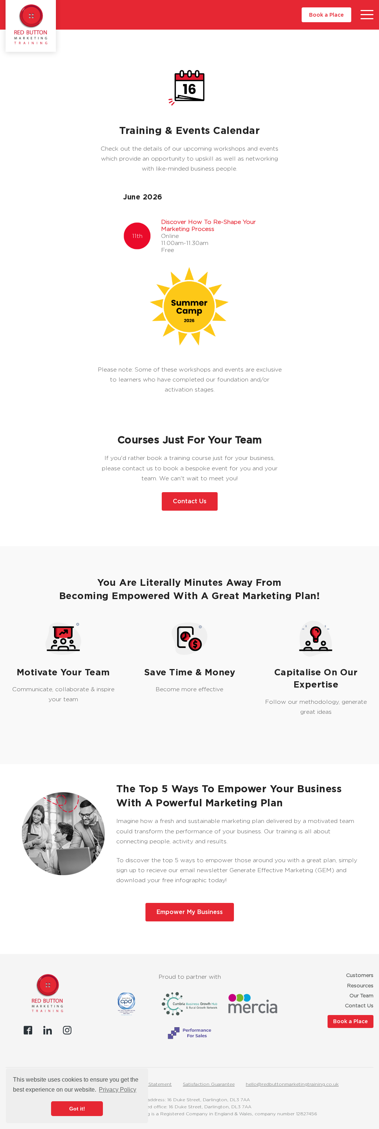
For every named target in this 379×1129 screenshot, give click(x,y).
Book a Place (326, 15)
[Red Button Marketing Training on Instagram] (67, 1030)
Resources (360, 985)
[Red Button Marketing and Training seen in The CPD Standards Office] (126, 1004)
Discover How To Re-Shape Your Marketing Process (208, 225)
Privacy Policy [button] (117, 1089)
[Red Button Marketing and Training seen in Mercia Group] (253, 1003)
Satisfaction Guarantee (209, 1084)
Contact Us (190, 501)
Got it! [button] (77, 1109)
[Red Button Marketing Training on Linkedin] (47, 1030)
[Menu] (366, 15)
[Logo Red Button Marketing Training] (30, 24)
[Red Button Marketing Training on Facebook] (28, 1030)
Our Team (361, 995)
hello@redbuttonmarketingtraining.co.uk (292, 1084)
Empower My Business (190, 911)
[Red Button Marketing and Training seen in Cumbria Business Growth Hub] (189, 1003)
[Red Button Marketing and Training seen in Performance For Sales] (189, 1033)
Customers (359, 975)
